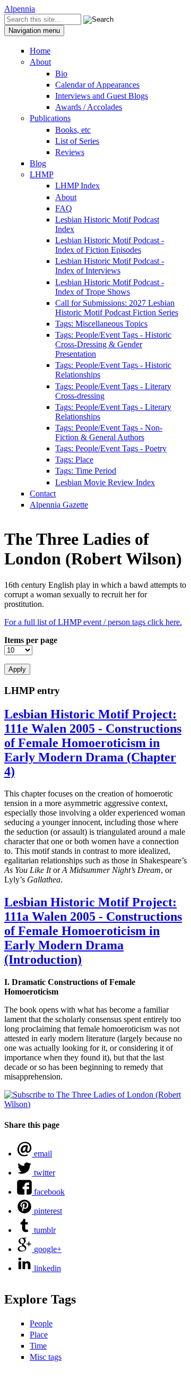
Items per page (30, 640)
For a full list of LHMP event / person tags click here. (93, 622)
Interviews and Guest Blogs (101, 95)
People (41, 1323)
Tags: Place (74, 459)
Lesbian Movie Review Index (105, 482)
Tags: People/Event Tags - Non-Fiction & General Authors (108, 432)
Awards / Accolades (88, 107)
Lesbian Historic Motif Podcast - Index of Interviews (109, 265)
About (40, 61)
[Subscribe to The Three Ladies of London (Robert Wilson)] (95, 1104)
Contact (43, 493)
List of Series (77, 140)
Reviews (69, 152)
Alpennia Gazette (59, 504)
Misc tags (46, 1356)
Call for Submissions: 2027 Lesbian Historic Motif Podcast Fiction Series (116, 307)
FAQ (63, 208)
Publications (50, 118)
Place (39, 1334)
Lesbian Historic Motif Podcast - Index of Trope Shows (109, 287)
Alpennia (19, 8)
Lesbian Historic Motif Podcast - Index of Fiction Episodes (109, 245)
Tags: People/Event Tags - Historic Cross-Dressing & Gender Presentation (113, 344)
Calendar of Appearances (97, 84)
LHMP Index (77, 185)
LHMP (42, 174)
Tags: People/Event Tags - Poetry (111, 448)
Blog (38, 163)
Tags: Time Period (85, 470)
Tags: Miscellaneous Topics (101, 323)
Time (38, 1345)
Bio (61, 73)
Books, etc (73, 129)
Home (40, 50)
